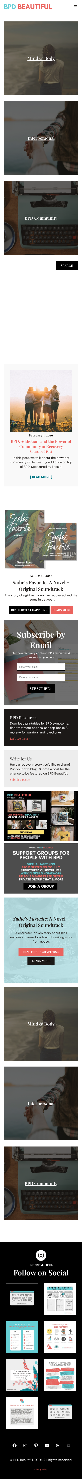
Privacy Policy (41, 1469)
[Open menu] (75, 6)
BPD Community (41, 218)
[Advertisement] (41, 317)
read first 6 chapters (41, 952)
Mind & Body (41, 58)
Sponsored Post (41, 451)
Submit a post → (20, 779)
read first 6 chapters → (29, 610)
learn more (62, 610)
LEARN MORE (41, 961)
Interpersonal (41, 138)
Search (67, 265)
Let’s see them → (20, 738)
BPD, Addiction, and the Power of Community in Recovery (41, 444)
